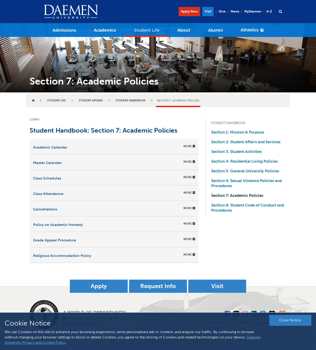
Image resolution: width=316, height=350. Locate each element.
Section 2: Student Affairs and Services (246, 142)
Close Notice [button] (290, 320)
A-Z (269, 11)
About (183, 30)
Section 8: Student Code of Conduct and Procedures (247, 208)
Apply (99, 286)
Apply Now (189, 11)
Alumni (215, 30)
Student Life (147, 30)
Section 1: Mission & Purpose (237, 132)
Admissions (64, 30)
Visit (208, 11)
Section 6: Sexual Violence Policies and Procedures (246, 183)
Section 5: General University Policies (245, 171)
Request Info (158, 286)
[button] (280, 11)
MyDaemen (252, 11)
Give (222, 11)
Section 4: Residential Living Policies (244, 161)
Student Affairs (91, 100)
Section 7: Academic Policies (237, 195)
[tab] (114, 146)
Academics (105, 30)
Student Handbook (131, 100)
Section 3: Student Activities (236, 151)
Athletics (250, 30)
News (235, 11)
